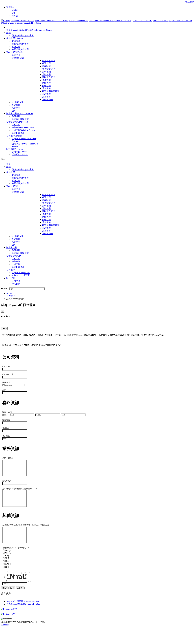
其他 (7, 567)
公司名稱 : (7, 366)
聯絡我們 (189, 2)
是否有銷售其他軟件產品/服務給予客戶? (19, 489)
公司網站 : (6, 436)
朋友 (7, 561)
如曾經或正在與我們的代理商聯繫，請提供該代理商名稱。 (26, 525)
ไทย (13, 13)
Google (8, 550)
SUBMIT (20, 588)
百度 (7, 558)
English (15, 10)
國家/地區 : (7, 382)
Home (9, 293)
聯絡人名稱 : (7, 412)
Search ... (5, 288)
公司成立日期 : (8, 374)
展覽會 (8, 564)
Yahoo (8, 553)
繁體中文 (10, 7)
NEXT (12, 588)
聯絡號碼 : (7, 420)
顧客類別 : (7, 481)
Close (4, 328)
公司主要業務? (9, 458)
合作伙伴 (10, 296)
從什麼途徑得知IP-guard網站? (15, 548)
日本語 (15, 16)
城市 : (5, 390)
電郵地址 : (7, 428)
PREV (4, 588)
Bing (7, 556)
